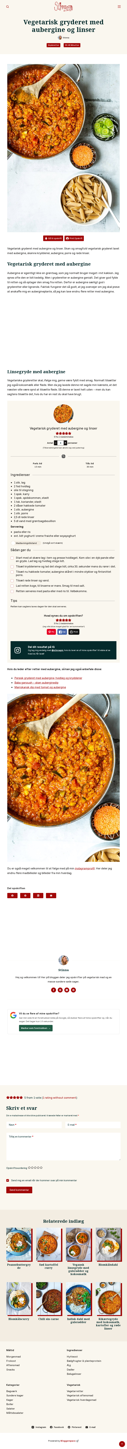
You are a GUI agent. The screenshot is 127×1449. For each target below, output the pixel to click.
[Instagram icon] (66, 990)
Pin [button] (52, 631)
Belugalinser (74, 1373)
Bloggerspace (68, 1440)
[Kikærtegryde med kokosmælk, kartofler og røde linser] (108, 1298)
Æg (69, 1365)
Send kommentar (19, 1189)
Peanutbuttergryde (19, 1266)
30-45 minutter (72, 45)
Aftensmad (13, 1365)
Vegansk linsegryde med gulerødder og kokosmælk (78, 1270)
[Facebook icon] (53, 990)
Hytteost (72, 1356)
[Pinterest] (25, 895)
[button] (57, 433)
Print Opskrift (75, 238)
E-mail (72, 1124)
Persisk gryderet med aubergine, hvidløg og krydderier (48, 678)
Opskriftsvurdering (16, 1168)
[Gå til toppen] (122, 1444)
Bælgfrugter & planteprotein (84, 1360)
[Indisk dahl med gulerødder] (78, 1298)
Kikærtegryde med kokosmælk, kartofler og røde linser (108, 1324)
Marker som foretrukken (36, 1028)
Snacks (10, 1369)
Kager (9, 1399)
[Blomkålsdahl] (108, 1244)
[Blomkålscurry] (18, 1298)
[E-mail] (51, 895)
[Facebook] (12, 895)
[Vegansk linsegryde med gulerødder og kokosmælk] (78, 1244)
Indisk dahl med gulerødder (78, 1321)
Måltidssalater (14, 1412)
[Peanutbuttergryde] (18, 1244)
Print (75, 631)
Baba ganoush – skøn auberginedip (36, 682)
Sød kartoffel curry (48, 1266)
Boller (9, 1404)
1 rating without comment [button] (59, 1097)
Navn (12, 1124)
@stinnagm (57, 650)
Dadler (71, 1369)
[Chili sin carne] (48, 1298)
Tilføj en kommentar (21, 1136)
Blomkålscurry (18, 1320)
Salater (10, 1408)
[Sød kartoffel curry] (48, 1244)
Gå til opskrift (55, 238)
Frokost (11, 1360)
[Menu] (119, 6)
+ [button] (65, 442)
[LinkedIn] (38, 895)
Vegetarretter (75, 1391)
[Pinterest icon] (73, 990)
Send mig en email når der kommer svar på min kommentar (44, 1180)
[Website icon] (60, 990)
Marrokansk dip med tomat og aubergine (40, 687)
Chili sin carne (48, 1320)
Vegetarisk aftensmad (80, 1395)
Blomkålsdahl (108, 1265)
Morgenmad (13, 1356)
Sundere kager (14, 1395)
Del (63, 631)
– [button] (55, 442)
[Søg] (7, 6)
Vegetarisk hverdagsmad (81, 1399)
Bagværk (11, 1391)
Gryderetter (53, 45)
